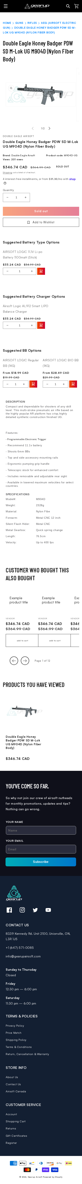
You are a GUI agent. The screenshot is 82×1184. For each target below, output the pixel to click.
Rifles (32, 22)
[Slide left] (32, 128)
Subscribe (41, 861)
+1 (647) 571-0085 (20, 948)
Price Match (14, 1032)
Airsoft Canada (16, 1091)
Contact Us (13, 1084)
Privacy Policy (15, 1025)
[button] (6, 6)
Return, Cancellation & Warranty (27, 1054)
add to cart (22, 640)
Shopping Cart (16, 1121)
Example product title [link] (19, 600)
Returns (11, 1128)
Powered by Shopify (53, 1177)
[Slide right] (49, 128)
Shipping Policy (16, 1039)
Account (11, 1114)
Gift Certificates (16, 1135)
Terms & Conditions (19, 1047)
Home (7, 22)
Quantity (8, 190)
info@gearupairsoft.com (23, 956)
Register (11, 1142)
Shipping (7, 172)
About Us (12, 1077)
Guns (19, 22)
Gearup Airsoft (35, 1177)
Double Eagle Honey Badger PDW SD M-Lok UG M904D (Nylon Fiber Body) (23, 742)
